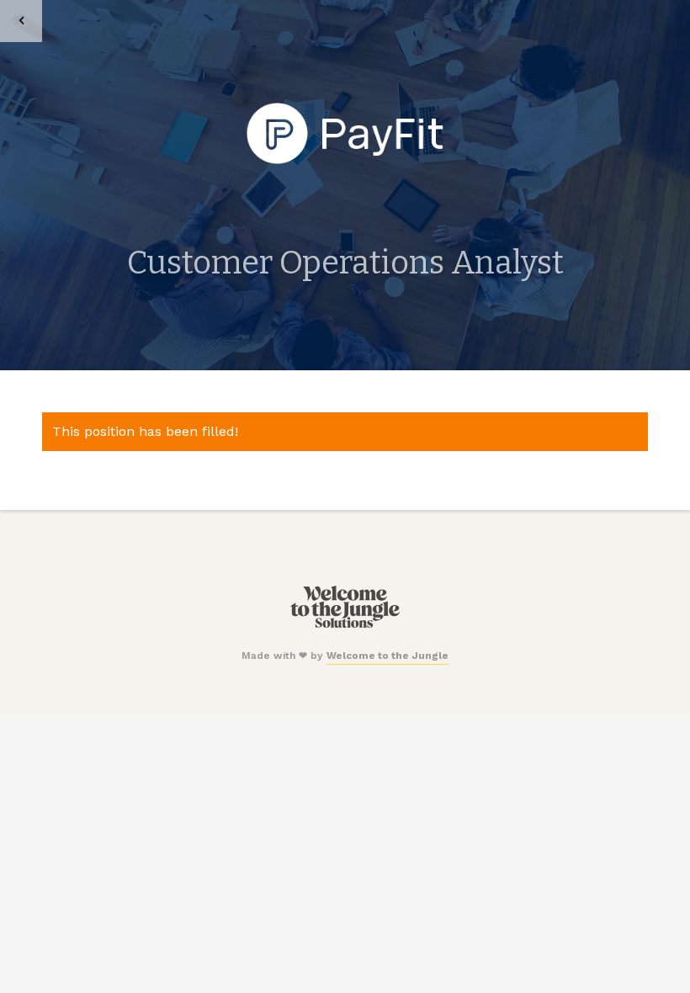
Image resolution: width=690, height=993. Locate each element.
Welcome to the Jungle (387, 655)
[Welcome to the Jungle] (344, 624)
